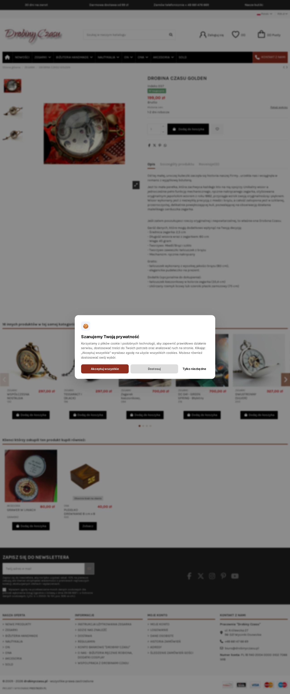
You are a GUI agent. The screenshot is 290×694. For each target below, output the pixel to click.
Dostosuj (154, 369)
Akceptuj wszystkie (105, 369)
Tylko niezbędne (194, 369)
